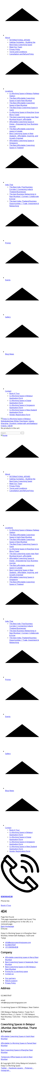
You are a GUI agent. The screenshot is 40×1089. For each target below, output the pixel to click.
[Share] (33, 2)
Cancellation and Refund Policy (21, 54)
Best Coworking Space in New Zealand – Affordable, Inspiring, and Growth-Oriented (23, 135)
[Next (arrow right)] (36, 544)
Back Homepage (7, 926)
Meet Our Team (15, 47)
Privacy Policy (14, 49)
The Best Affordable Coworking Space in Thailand (22, 146)
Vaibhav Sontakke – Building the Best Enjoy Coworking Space (22, 43)
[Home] (4, 435)
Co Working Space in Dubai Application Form (20, 401)
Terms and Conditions (18, 52)
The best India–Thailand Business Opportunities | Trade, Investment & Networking (24, 203)
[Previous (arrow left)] (3, 544)
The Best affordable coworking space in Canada (21, 130)
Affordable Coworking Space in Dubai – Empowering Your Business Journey (23, 124)
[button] (7, 426)
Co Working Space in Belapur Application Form (21, 397)
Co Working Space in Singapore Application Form (22, 406)
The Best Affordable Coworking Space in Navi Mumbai (22, 104)
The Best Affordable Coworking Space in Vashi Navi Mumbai (22, 99)
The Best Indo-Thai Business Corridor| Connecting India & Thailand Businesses (21, 189)
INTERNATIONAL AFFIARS (19, 40)
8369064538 (7, 896)
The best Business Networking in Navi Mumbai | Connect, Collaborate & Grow (24, 196)
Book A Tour (14, 393)
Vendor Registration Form (19, 414)
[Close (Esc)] (37, 2)
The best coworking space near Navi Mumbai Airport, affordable (24, 118)
